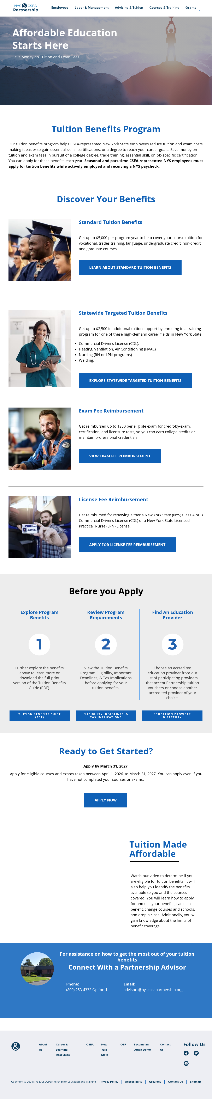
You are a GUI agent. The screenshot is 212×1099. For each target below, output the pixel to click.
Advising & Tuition (129, 8)
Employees (60, 8)
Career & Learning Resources (63, 1049)
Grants (191, 8)
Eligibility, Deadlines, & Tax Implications (105, 715)
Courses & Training (164, 8)
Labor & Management (92, 8)
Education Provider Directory (172, 715)
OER (123, 1044)
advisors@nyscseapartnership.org (153, 989)
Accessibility (133, 1081)
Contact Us (175, 1081)
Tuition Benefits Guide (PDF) (39, 715)
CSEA (90, 1044)
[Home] (15, 1046)
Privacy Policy (109, 1081)
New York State (104, 1049)
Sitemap (195, 1081)
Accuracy (155, 1081)
